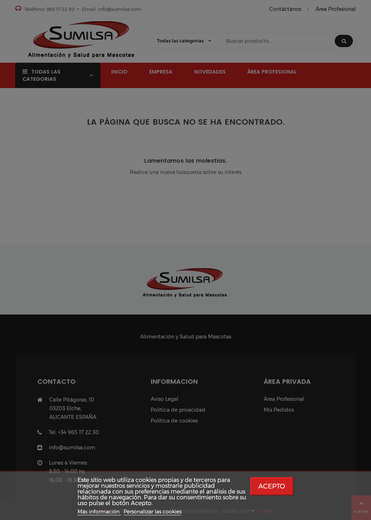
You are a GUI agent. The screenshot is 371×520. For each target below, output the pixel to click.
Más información (99, 511)
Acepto (271, 486)
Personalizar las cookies (153, 511)
